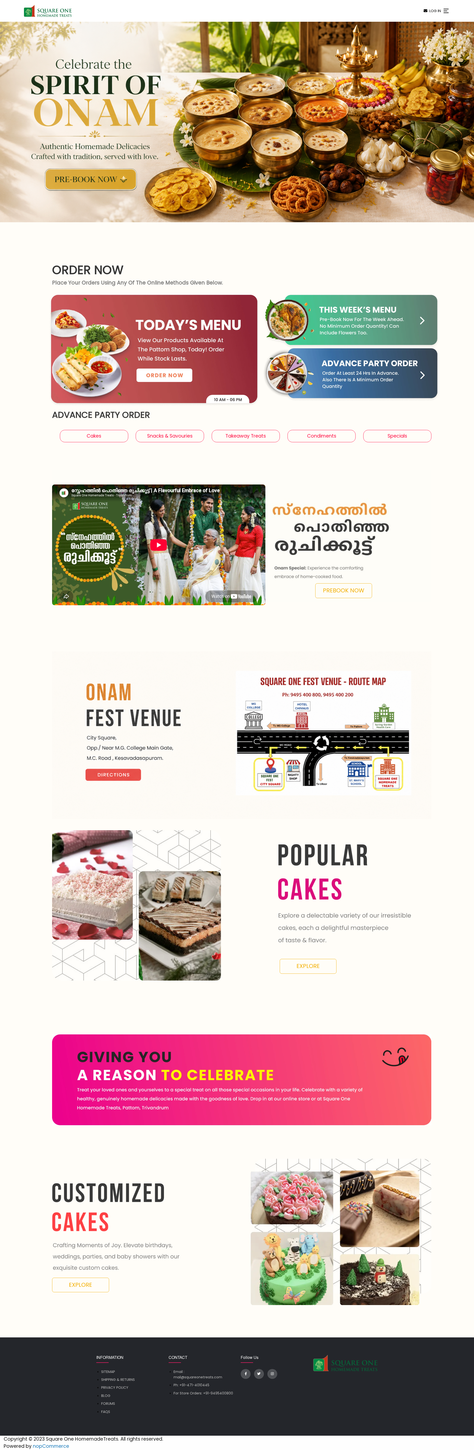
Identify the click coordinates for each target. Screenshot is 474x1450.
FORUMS (108, 1403)
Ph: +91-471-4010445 (191, 1385)
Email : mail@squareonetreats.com (198, 1374)
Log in (434, 10)
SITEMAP (108, 1371)
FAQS (105, 1411)
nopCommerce (51, 1446)
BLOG (105, 1395)
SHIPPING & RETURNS (118, 1379)
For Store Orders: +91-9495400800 (203, 1393)
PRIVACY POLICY (114, 1387)
